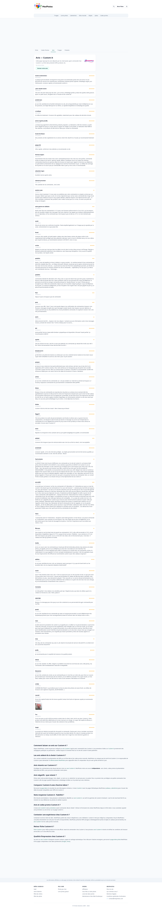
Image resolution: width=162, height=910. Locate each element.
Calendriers (73, 15)
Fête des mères (38, 894)
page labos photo (116, 839)
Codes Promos (45, 50)
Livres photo (64, 15)
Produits (67, 50)
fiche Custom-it (38, 829)
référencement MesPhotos (57, 760)
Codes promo (104, 15)
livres (68, 841)
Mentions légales (111, 894)
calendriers (114, 788)
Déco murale (82, 15)
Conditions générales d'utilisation (116, 896)
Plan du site (110, 889)
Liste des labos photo (88, 894)
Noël (35, 889)
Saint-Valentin (38, 891)
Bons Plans (120, 6)
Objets (90, 15)
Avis (53, 50)
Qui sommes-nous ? (112, 891)
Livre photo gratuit (63, 891)
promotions (52, 808)
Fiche (36, 50)
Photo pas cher (62, 889)
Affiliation (85, 889)
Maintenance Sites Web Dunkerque (92, 896)
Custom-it (111, 748)
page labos (44, 788)
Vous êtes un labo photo (89, 891)
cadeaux (108, 788)
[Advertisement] (81, 34)
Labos (96, 15)
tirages (64, 841)
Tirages (56, 15)
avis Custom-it (66, 748)
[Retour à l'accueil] (43, 6)
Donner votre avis (42, 68)
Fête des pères (38, 896)
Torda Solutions (78, 906)
